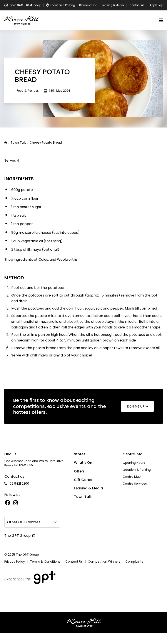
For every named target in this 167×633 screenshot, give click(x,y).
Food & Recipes (28, 90)
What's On (83, 463)
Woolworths (67, 259)
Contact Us (74, 561)
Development (88, 5)
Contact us (136, 5)
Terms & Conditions (45, 561)
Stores (79, 454)
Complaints (134, 561)
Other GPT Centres (23, 522)
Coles (43, 259)
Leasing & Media (113, 5)
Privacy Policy (14, 561)
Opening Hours (134, 463)
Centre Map (132, 476)
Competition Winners (104, 561)
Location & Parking (137, 469)
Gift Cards (83, 480)
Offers (79, 471)
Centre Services (135, 483)
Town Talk (18, 143)
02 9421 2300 (19, 483)
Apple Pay (156, 5)
